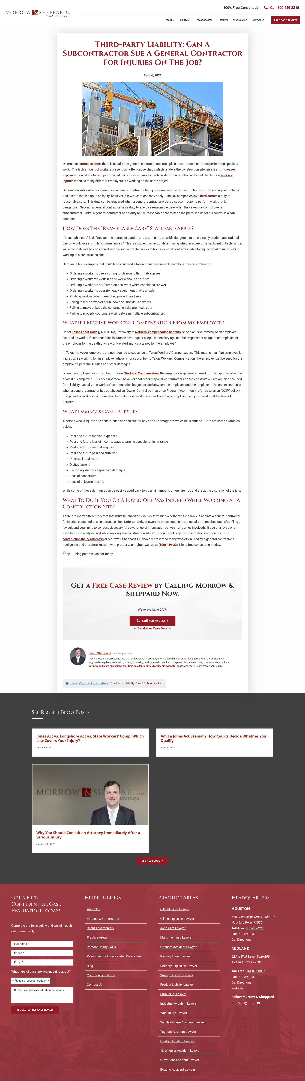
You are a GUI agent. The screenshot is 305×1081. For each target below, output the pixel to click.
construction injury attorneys (83, 539)
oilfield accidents (155, 666)
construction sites (88, 164)
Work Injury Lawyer (173, 1013)
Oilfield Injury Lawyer (174, 909)
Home (73, 683)
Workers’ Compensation (141, 373)
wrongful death (174, 666)
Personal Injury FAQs (101, 947)
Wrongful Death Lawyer (176, 975)
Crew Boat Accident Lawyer (179, 1060)
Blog (90, 966)
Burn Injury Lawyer (173, 994)
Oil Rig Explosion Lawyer (177, 919)
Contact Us (94, 984)
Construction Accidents (93, 683)
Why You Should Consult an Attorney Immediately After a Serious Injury (88, 835)
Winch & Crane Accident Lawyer (182, 1022)
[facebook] (233, 1003)
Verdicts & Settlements (103, 919)
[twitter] (239, 1003)
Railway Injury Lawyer (175, 956)
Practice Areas (97, 937)
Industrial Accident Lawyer (179, 1003)
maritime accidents (134, 666)
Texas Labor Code (84, 332)
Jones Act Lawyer (173, 928)
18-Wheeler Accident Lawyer (180, 1050)
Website (237, 988)
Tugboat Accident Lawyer (178, 1032)
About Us (93, 909)
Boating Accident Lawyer (177, 1069)
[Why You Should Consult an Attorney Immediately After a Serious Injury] (90, 795)
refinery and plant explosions (105, 666)
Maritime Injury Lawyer (176, 937)
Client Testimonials (100, 928)
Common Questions (101, 975)
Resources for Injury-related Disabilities (114, 956)
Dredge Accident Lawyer (177, 1041)
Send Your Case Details (154, 628)
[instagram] (245, 1003)
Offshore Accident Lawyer (178, 947)
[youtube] (258, 1003)
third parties (208, 196)
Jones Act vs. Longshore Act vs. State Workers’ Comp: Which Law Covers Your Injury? (90, 738)
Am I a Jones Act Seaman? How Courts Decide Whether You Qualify (213, 738)
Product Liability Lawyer (177, 984)
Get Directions (241, 939)
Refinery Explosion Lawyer (178, 966)
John (219, 666)
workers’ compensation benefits (158, 332)
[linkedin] (252, 1003)
